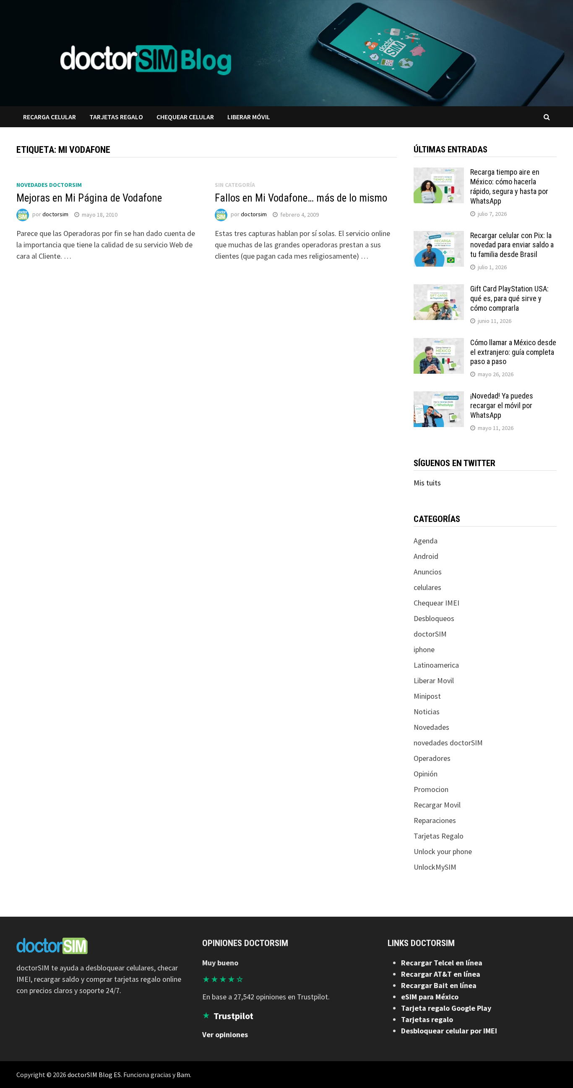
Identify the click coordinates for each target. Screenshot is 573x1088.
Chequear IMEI (436, 603)
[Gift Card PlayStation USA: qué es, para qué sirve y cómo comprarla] (439, 290)
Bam (183, 1074)
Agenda (426, 540)
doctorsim (55, 214)
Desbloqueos (434, 618)
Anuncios (428, 572)
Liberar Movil (434, 680)
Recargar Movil (437, 805)
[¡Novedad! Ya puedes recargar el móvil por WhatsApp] (439, 397)
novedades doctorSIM (49, 185)
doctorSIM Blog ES (94, 1074)
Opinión (426, 774)
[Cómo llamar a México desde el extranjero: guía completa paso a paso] (439, 344)
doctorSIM (430, 634)
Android (426, 556)
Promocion (431, 789)
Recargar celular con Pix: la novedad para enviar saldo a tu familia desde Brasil (512, 245)
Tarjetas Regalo (439, 836)
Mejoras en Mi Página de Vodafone (89, 198)
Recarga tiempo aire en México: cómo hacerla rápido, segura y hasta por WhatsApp (509, 186)
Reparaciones (435, 820)
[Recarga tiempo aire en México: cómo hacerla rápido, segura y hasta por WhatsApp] (439, 173)
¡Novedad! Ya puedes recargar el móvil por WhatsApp (501, 405)
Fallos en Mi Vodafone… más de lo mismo (301, 198)
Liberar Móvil (248, 117)
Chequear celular (185, 117)
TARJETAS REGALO (116, 117)
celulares (427, 587)
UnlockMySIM (435, 867)
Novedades (431, 727)
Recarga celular (49, 117)
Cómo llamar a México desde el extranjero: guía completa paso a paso (513, 352)
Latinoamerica (436, 665)
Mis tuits (427, 483)
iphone (424, 649)
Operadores (432, 758)
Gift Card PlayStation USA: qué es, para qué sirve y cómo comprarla (509, 298)
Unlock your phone (443, 851)
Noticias (427, 711)
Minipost (427, 696)
